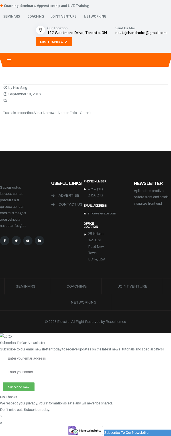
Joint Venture (64, 16)
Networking (95, 16)
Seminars (11, 16)
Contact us (70, 204)
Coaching (35, 16)
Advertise (69, 195)
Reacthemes (116, 322)
